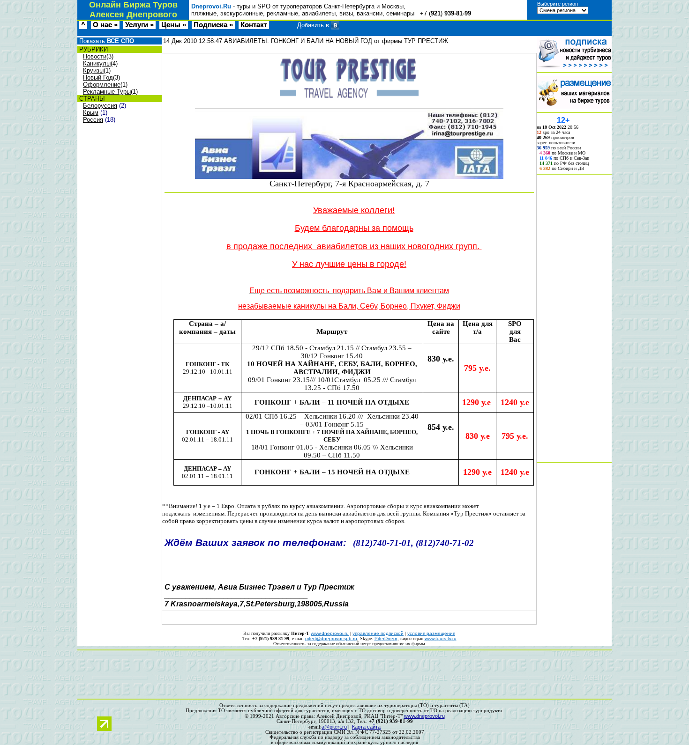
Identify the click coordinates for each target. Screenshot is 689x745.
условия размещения (431, 633)
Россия (93, 119)
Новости (94, 56)
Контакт (253, 25)
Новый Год (98, 77)
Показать (105, 40)
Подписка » (213, 25)
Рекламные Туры (107, 91)
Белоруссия (100, 105)
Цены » (173, 25)
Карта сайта (366, 727)
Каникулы (97, 63)
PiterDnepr (385, 638)
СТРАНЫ (91, 98)
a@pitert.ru (334, 727)
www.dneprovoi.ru (330, 633)
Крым (90, 112)
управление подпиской (378, 633)
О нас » (105, 25)
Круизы (93, 70)
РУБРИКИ (92, 49)
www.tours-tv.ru (441, 638)
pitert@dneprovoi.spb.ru (331, 638)
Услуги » (139, 25)
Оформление (101, 84)
